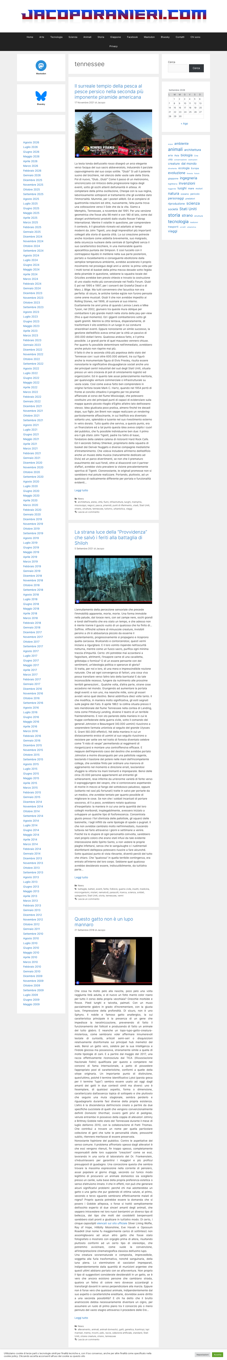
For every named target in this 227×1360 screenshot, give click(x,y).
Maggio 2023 (31, 326)
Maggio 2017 (31, 665)
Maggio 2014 (31, 834)
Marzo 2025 (30, 222)
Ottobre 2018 (31, 585)
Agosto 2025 (31, 198)
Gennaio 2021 (31, 457)
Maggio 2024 (31, 269)
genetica (129, 1329)
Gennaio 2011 (31, 929)
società (173, 209)
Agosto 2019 (31, 538)
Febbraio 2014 (32, 849)
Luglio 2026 (30, 147)
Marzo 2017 (30, 674)
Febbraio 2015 (32, 792)
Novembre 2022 (33, 354)
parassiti (114, 892)
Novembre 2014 (33, 806)
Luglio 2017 (30, 655)
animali (95, 1329)
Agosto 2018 (31, 594)
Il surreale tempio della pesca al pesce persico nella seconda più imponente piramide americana (109, 91)
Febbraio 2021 (32, 453)
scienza (132, 892)
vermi (120, 895)
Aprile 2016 (30, 726)
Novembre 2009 (33, 980)
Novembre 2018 (33, 580)
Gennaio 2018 (31, 627)
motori (199, 188)
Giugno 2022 (31, 377)
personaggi (176, 198)
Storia (101, 37)
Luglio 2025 (30, 203)
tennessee (97, 508)
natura (173, 193)
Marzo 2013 (30, 900)
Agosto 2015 (31, 764)
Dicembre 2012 (32, 914)
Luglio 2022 (30, 373)
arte (170, 155)
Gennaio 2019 (31, 571)
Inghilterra (172, 184)
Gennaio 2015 (31, 797)
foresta (190, 173)
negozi (90, 505)
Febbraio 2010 (32, 966)
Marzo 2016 (30, 731)
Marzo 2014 (30, 844)
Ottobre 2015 (31, 754)
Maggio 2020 (31, 495)
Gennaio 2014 (31, 853)
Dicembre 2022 (32, 349)
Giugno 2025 (31, 208)
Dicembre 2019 (32, 519)
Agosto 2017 (31, 651)
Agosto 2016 (31, 707)
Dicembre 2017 (32, 632)
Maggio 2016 (31, 721)
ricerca (123, 892)
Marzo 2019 (30, 561)
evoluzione (176, 173)
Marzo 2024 (30, 278)
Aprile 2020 (30, 500)
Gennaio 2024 (32, 288)
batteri (91, 889)
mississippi (80, 505)
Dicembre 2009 (32, 976)
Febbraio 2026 (32, 170)
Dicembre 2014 (32, 801)
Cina (196, 155)
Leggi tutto (81, 490)
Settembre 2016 (33, 702)
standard (137, 1332)
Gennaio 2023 (32, 344)
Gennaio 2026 (32, 175)
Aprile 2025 (30, 217)
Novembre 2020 (33, 467)
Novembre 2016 (33, 693)
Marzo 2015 (30, 787)
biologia (187, 155)
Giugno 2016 (31, 717)
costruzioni (192, 160)
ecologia (183, 168)
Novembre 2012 (33, 919)
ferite (106, 889)
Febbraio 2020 (32, 509)
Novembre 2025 (33, 184)
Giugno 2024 (31, 264)
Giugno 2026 (31, 151)
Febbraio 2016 (32, 735)
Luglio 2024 (30, 260)
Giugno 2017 (31, 660)
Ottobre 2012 (31, 924)
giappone (173, 178)
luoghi (127, 502)
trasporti (173, 226)
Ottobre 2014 (31, 811)
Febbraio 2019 (32, 566)
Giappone (115, 37)
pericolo (195, 193)
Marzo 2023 (30, 335)
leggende (172, 189)
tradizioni (194, 222)
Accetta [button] (217, 1354)
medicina (144, 889)
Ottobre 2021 (31, 415)
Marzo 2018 (30, 618)
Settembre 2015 (33, 759)
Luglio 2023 (30, 316)
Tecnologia (56, 37)
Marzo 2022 (30, 392)
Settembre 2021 (33, 420)
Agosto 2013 (31, 877)
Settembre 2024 (33, 250)
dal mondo (189, 163)
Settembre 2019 (33, 533)
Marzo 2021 (30, 448)
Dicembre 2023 (32, 293)
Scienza (73, 37)
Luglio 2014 (30, 825)
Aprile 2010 (30, 957)
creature (174, 163)
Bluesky (165, 37)
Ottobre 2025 (31, 189)
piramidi (107, 505)
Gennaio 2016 (31, 740)
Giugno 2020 (31, 491)
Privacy (113, 46)
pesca (99, 505)
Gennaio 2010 (31, 971)
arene (94, 502)
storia (102, 895)
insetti (135, 889)
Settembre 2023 (33, 307)
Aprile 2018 (30, 613)
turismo (108, 508)
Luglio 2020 (30, 486)
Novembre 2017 (33, 636)
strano (78, 508)
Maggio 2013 (31, 891)
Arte (41, 37)
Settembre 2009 (33, 990)
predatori (190, 198)
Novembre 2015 (33, 750)
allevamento (84, 1329)
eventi (99, 889)
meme (87, 1332)
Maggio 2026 (31, 156)
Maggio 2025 (31, 213)
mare (191, 188)
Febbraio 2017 (32, 679)
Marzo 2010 (30, 962)
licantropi (139, 1329)
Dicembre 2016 (32, 688)
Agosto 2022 (31, 368)
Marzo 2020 (30, 505)
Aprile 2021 (30, 443)
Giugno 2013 (31, 886)
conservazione (180, 159)
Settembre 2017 (33, 646)
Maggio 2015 (31, 778)
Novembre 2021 (33, 410)
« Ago (184, 123)
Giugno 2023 (31, 321)
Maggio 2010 (31, 952)
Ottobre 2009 (31, 985)
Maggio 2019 (31, 552)
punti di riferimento (122, 505)
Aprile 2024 (30, 274)
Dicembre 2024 (32, 236)
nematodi (103, 892)
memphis (137, 502)
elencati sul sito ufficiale (112, 1223)
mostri (95, 1332)
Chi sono (195, 37)
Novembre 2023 (33, 297)
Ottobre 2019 (31, 528)
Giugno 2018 (31, 604)
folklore (114, 889)
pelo (102, 1332)
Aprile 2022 (30, 387)
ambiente (181, 143)
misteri (93, 892)
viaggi (129, 508)
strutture (86, 508)
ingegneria (188, 178)
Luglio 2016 (30, 712)
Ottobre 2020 (31, 472)
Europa (195, 168)
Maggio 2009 (31, 1004)
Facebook (132, 37)
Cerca (171, 62)
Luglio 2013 (30, 881)
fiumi (106, 502)
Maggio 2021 (31, 439)
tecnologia (178, 221)
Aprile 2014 (30, 839)
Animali (87, 37)
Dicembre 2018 (32, 575)
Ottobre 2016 (31, 698)
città (100, 502)
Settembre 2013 (33, 872)
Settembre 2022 (33, 363)
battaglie (82, 889)
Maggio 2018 (31, 608)
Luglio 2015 (30, 768)
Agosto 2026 (31, 142)
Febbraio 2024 (32, 283)
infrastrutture (116, 502)
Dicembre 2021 (32, 406)
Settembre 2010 (33, 933)
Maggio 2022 (31, 382)
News (81, 498)
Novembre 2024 (33, 241)
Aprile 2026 (30, 161)
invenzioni (187, 183)
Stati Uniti (144, 505)
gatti (121, 1329)
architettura (84, 502)
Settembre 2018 (33, 589)
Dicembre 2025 (32, 180)
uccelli (183, 227)
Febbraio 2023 (32, 340)
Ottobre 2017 (31, 641)
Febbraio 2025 (32, 227)
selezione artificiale (122, 1332)
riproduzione (176, 203)
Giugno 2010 (31, 947)
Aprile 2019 (30, 556)
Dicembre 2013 (32, 858)
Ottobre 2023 (31, 302)
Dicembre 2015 (32, 745)
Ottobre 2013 (31, 867)
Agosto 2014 (31, 820)
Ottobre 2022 (31, 359)
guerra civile (125, 889)
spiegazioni (80, 895)
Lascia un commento (88, 512)
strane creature (88, 1336)
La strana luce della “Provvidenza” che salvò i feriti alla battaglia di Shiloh (111, 537)
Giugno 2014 (31, 830)
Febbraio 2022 (32, 396)
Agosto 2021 (31, 425)
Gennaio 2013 (31, 910)
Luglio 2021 (30, 429)
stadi (135, 505)
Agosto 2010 (31, 938)
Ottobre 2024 (31, 246)
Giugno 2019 (31, 547)
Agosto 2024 (31, 255)
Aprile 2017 (30, 670)
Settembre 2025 (33, 194)
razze (108, 1332)
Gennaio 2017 (31, 684)
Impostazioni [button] (203, 1354)
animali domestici (109, 1329)
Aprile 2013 (30, 896)
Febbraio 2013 (32, 905)
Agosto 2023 (31, 312)
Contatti (180, 37)
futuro (196, 173)
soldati (140, 892)
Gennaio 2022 (32, 401)
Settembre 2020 (33, 476)
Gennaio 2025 (32, 231)
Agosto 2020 (31, 481)
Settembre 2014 (33, 815)
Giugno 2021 (31, 434)
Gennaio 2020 (32, 514)
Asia (176, 155)
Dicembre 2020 (32, 462)
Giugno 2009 (31, 999)
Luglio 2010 (30, 943)
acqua (170, 144)
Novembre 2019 (33, 523)
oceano (185, 193)
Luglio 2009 (30, 994)
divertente (172, 168)
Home (30, 37)
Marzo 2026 (30, 165)
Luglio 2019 (30, 542)
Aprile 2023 (30, 330)
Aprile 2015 (30, 783)
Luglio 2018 (30, 599)
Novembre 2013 (33, 863)
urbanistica (119, 508)
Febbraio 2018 (32, 622)
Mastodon (149, 37)
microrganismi (82, 892)
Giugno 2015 (31, 773)
